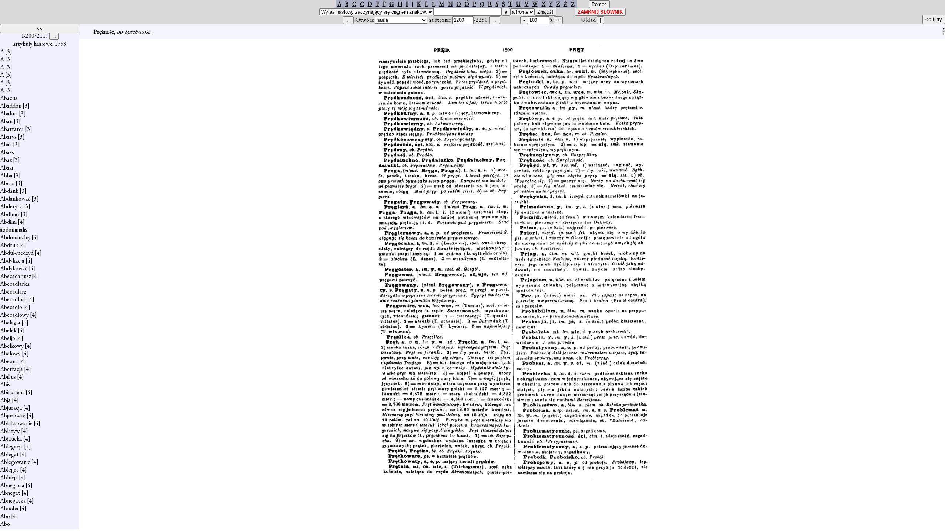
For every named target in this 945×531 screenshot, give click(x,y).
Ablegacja (11, 446)
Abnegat (10, 493)
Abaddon (10, 106)
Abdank (9, 191)
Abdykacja (12, 260)
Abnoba (9, 508)
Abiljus (8, 377)
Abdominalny (15, 237)
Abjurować (12, 415)
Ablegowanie (15, 462)
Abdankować (15, 198)
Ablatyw (10, 431)
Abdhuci (10, 214)
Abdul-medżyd (17, 253)
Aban (6, 121)
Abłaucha (11, 438)
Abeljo (7, 338)
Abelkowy (12, 346)
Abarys (8, 136)
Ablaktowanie (16, 423)
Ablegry (9, 469)
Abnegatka (13, 500)
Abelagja (10, 322)
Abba (6, 175)
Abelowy (10, 353)
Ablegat (9, 454)
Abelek (8, 330)
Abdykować (14, 268)
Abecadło (11, 307)
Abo (5, 516)
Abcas (7, 183)
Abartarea (12, 129)
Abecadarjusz (15, 276)
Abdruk (9, 245)
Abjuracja (11, 408)
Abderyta (11, 206)
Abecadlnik (13, 299)
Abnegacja (12, 485)
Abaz (6, 160)
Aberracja (11, 369)
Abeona (9, 361)
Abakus (9, 113)
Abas (6, 144)
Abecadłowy (14, 315)
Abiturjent (12, 392)
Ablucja (9, 477)
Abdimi (8, 222)
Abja (5, 400)
